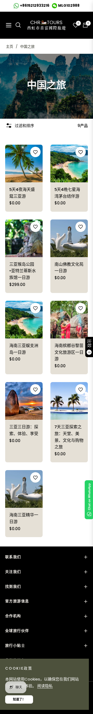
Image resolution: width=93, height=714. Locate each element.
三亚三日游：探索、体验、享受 (23, 430)
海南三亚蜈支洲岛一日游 (23, 349)
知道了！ (19, 699)
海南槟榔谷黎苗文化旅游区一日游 (69, 352)
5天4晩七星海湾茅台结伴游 (67, 192)
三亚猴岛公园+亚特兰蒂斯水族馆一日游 (22, 271)
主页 (9, 46)
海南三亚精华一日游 (23, 518)
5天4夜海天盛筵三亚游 (22, 192)
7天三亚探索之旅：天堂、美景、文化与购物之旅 (69, 437)
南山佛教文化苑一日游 (69, 267)
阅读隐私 (45, 686)
